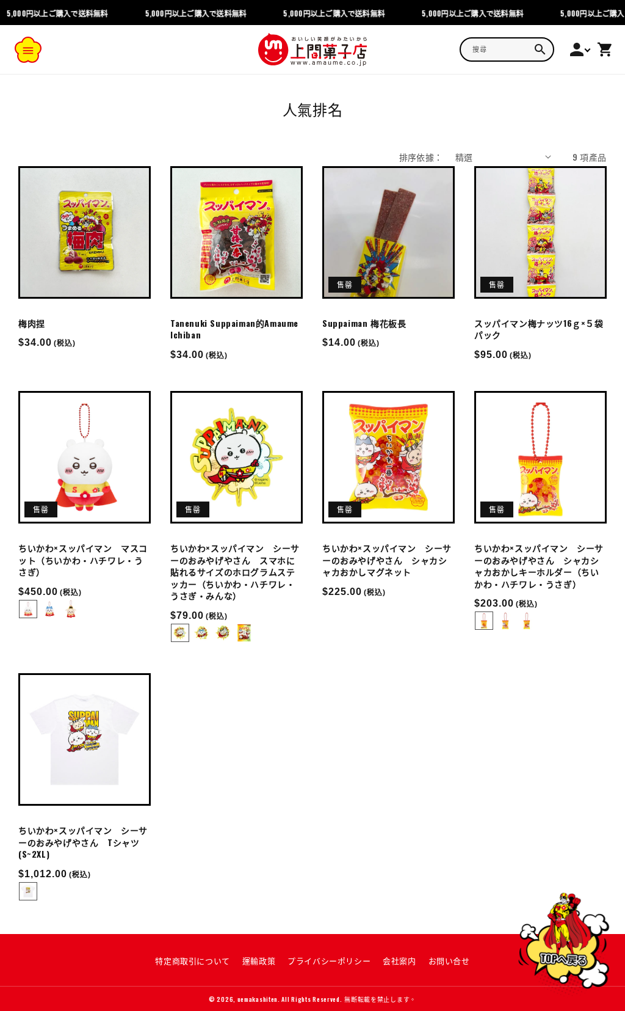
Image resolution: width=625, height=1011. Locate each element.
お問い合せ (449, 960)
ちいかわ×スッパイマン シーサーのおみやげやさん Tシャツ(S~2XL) (83, 842)
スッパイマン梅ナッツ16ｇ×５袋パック (539, 329)
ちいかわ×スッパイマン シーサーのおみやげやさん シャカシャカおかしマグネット (387, 560)
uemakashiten (257, 999)
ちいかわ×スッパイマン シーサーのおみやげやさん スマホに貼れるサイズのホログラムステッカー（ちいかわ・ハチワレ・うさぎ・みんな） (235, 572)
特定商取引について (192, 960)
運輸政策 (258, 960)
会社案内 (399, 960)
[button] (28, 49)
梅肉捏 (31, 323)
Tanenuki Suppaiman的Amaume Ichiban (234, 329)
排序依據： (421, 156)
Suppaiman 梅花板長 (364, 323)
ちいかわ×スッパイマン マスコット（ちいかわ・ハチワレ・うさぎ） (83, 560)
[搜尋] (540, 49)
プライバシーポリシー (328, 960)
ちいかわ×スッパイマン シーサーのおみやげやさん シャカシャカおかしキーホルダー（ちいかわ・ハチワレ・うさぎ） (539, 565)
